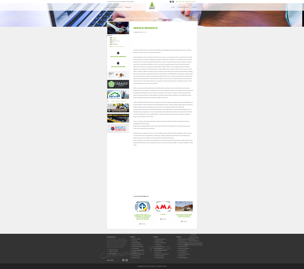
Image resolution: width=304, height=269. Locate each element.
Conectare (181, 1)
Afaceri (114, 37)
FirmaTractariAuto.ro (183, 257)
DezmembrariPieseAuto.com (162, 254)
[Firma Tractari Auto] (118, 118)
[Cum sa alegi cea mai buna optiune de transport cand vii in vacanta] (184, 206)
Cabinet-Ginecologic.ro (160, 242)
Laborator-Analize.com (137, 244)
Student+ (163, 214)
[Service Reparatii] (118, 28)
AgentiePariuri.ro (159, 241)
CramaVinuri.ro (182, 255)
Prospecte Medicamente (138, 254)
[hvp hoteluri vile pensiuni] (118, 94)
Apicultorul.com (182, 242)
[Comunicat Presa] (152, 5)
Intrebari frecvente (113, 249)
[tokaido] (118, 84)
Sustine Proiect (112, 253)
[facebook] (170, 2)
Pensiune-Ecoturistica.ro (138, 250)
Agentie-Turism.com (183, 239)
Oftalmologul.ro (135, 248)
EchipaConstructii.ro (160, 255)
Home (172, 7)
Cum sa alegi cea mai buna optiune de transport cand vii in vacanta (184, 215)
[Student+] (163, 206)
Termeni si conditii (183, 7)
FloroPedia (134, 241)
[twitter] (173, 2)
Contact (194, 7)
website (114, 39)
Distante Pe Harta (136, 239)
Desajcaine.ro (158, 252)
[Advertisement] (162, 36)
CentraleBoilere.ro (182, 250)
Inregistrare (191, 1)
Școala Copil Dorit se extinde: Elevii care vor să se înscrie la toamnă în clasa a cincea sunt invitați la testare (142, 217)
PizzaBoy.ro (135, 252)
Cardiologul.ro (158, 244)
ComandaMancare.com (184, 254)
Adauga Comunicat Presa (114, 7)
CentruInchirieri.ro (159, 246)
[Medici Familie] (118, 128)
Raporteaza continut (117, 46)
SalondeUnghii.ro (136, 255)
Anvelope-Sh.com (182, 241)
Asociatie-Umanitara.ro (160, 239)
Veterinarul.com (136, 257)
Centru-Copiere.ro (182, 252)
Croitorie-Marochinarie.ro (161, 250)
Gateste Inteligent (136, 242)
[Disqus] (163, 167)
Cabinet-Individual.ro (183, 246)
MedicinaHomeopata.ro (137, 246)
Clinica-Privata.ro (159, 248)
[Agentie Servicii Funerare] (118, 101)
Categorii (128, 7)
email (113, 42)
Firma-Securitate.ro (159, 257)
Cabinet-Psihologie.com (184, 248)
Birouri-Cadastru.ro (183, 244)
